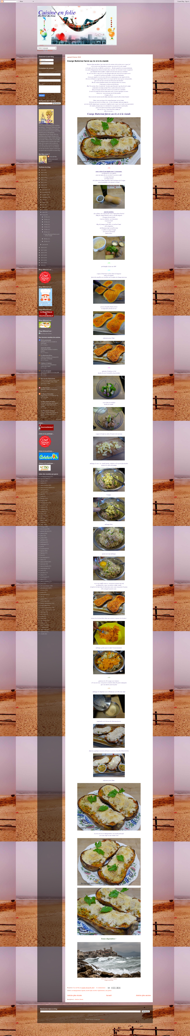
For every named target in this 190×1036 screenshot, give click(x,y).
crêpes (42, 514)
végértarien (43, 629)
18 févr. (46, 224)
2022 (42, 180)
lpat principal (44, 557)
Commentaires (45, 63)
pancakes (42, 572)
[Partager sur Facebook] (118, 988)
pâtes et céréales (44, 581)
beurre (42, 496)
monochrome (43, 568)
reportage (42, 612)
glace (41, 535)
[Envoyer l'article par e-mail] (108, 988)
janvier (44, 244)
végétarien (43, 631)
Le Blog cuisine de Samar (48, 401)
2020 (42, 185)
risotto (42, 616)
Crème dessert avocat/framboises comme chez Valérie (48, 365)
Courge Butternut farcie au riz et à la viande (87, 61)
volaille (42, 634)
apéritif (42, 492)
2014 (42, 258)
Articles (43, 60)
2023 (42, 177)
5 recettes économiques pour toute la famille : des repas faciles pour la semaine (49, 404)
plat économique (44, 586)
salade (42, 618)
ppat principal (44, 594)
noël (41, 570)
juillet (44, 202)
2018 (42, 247)
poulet (42, 592)
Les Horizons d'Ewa (46, 355)
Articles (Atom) (79, 999)
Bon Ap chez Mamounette (48, 378)
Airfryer (42, 483)
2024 (42, 175)
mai (43, 207)
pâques (42, 575)
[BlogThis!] (114, 988)
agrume (42, 481)
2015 (42, 255)
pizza (41, 583)
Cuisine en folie (57, 12)
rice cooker (43, 614)
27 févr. (46, 217)
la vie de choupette (46, 371)
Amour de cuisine (46, 348)
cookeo (42, 511)
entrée (42, 524)
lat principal (43, 548)
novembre (45, 192)
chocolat (42, 505)
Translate (50, 50)
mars (43, 212)
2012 (42, 262)
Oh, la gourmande (46, 340)
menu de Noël (44, 562)
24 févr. (46, 219)
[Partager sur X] (116, 988)
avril (43, 210)
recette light (89, 990)
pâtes (41, 579)
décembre (45, 189)
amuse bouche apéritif (46, 487)
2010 (42, 265)
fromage (42, 527)
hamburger (43, 544)
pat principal (43, 577)
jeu (41, 546)
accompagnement (76, 990)
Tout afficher (58, 419)
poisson (42, 590)
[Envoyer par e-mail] (112, 988)
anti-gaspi (43, 490)
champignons (44, 503)
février (44, 215)
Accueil (109, 995)
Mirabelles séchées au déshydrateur (49, 389)
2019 (42, 187)
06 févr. (46, 239)
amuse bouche (44, 485)
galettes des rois (44, 531)
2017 (42, 250)
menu (41, 559)
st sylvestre (43, 625)
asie (41, 494)
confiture (42, 509)
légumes (42, 553)
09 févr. (46, 232)
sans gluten (108, 990)
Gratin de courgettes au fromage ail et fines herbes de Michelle (49, 357)
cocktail (42, 507)
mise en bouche (44, 566)
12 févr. (46, 229)
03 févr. (46, 241)
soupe (42, 623)
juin (43, 205)
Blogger (102, 1019)
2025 (42, 172)
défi (41, 518)
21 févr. (46, 222)
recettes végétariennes (99, 990)
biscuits (42, 498)
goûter (42, 538)
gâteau (42, 533)
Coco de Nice (53, 156)
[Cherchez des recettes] (45, 333)
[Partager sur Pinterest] (120, 988)
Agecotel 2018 (44, 479)
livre (41, 555)
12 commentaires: (101, 988)
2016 (42, 252)
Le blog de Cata (45, 388)
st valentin (43, 627)
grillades (42, 540)
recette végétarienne (45, 603)
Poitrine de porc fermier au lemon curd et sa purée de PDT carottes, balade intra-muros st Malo (50, 381)
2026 (42, 170)
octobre (44, 195)
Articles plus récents (74, 995)
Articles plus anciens (143, 995)
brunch (42, 500)
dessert (42, 520)
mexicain (42, 564)
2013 (42, 260)
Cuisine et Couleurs (46, 363)
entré (41, 522)
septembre (45, 197)
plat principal (44, 588)
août (43, 200)
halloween (43, 542)
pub (41, 596)
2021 (42, 182)
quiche (42, 599)
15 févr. (46, 227)
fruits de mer (43, 529)
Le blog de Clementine (47, 394)
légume (83, 990)
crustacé (42, 516)
